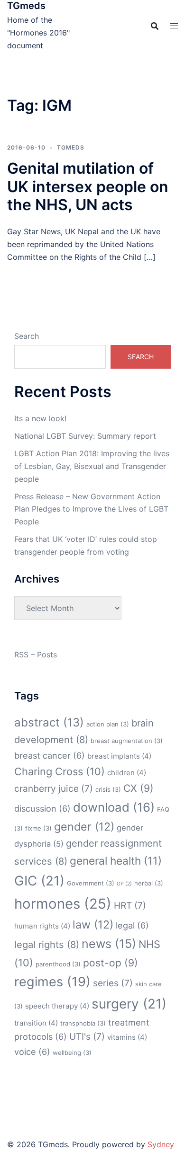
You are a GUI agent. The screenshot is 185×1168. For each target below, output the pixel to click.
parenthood (58, 964)
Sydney (161, 1144)
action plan (107, 724)
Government (90, 883)
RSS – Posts (35, 654)
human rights (42, 925)
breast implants (119, 756)
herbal (148, 883)
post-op (110, 963)
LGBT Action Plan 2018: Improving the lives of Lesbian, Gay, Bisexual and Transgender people (91, 466)
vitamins (127, 1037)
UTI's (87, 1036)
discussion (42, 808)
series (113, 983)
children (126, 772)
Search (26, 336)
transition (36, 1022)
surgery (129, 1004)
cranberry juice (53, 788)
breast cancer (49, 755)
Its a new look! (40, 418)
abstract (49, 722)
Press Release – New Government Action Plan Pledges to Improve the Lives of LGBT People (91, 509)
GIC (39, 881)
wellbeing (72, 1052)
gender (84, 826)
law (93, 924)
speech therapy (57, 1005)
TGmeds (26, 5)
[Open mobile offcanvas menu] (174, 25)
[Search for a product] (154, 26)
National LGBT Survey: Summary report (85, 436)
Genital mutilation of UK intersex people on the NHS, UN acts (87, 186)
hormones (62, 903)
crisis (108, 789)
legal (132, 925)
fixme (38, 828)
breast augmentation (127, 740)
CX (138, 788)
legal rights (46, 944)
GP (124, 884)
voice (32, 1051)
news (109, 944)
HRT (130, 905)
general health (116, 860)
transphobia (83, 1023)
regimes (52, 982)
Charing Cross (59, 771)
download (114, 807)
